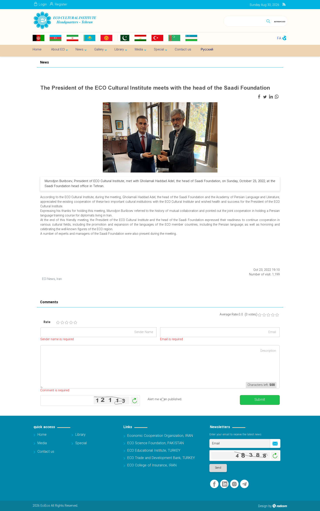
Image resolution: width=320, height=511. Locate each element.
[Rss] (284, 4)
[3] (67, 323)
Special (81, 443)
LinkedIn (224, 484)
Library (80, 434)
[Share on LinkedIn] (271, 96)
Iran (59, 279)
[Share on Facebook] (259, 96)
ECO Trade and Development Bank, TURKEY (161, 458)
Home (42, 434)
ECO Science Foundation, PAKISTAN (155, 443)
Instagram (234, 484)
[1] (58, 323)
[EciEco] (64, 20)
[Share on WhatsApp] (277, 96)
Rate (47, 322)
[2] (62, 323)
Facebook (214, 484)
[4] (71, 323)
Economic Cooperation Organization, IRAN (160, 436)
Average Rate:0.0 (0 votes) (238, 314)
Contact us (45, 451)
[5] (75, 323)
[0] (260, 315)
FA (279, 38)
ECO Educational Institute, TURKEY (153, 450)
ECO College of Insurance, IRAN (152, 465)
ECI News (48, 279)
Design (263, 506)
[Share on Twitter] (265, 96)
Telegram (244, 484)
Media (42, 443)
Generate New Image (134, 400)
